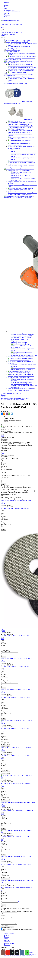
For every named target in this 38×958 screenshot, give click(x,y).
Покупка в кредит (9, 943)
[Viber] (7, 414)
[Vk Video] (17, 952)
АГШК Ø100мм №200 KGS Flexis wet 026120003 (15, 666)
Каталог (6, 7)
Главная (6, 2)
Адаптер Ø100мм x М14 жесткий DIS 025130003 (15, 836)
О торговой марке (9, 10)
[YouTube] (7, 952)
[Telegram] (12, 414)
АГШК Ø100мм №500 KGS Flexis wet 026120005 (15, 728)
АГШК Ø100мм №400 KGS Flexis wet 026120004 (15, 697)
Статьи (6, 8)
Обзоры (6, 938)
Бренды (6, 935)
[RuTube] (12, 952)
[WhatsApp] (9, 414)
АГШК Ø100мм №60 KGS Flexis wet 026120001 (15, 508)
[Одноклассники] (4, 414)
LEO (2, 890)
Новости (6, 5)
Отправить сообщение (7, 927)
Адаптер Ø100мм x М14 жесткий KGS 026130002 (16, 864)
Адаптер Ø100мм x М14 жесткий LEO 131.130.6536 (16, 887)
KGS (2, 436)
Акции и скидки (9, 4)
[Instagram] (3, 952)
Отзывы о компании (14, 12)
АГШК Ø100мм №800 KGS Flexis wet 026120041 (15, 756)
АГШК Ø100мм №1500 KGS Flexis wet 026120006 (16, 783)
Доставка (7, 15)
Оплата (6, 13)
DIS (2, 840)
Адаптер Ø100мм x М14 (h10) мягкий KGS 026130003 (17, 810)
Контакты (7, 16)
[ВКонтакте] (2, 414)
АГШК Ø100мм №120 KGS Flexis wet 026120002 (15, 635)
